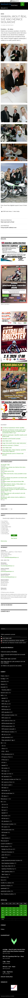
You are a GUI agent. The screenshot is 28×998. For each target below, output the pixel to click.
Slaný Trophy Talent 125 (7, 866)
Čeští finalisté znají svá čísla (7, 471)
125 (2, 745)
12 (10, 910)
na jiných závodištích (6, 843)
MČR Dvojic (4, 706)
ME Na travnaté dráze (7, 793)
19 (10, 912)
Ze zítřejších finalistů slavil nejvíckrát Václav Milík (12, 481)
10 (2, 910)
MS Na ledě (4, 832)
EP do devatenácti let (7, 754)
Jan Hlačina (5, 521)
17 (2, 912)
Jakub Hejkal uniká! (7, 441)
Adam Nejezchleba (6, 526)
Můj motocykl (4, 841)
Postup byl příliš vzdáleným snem (8, 226)
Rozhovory (3, 877)
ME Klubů (4, 787)
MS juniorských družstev (7, 824)
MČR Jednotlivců (6, 712)
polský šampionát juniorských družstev (11, 860)
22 (21, 912)
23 (25, 912)
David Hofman (5, 531)
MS (1, 801)
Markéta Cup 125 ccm (7, 849)
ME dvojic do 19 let (6, 773)
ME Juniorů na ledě (6, 785)
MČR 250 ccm (5, 704)
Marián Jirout (5, 522)
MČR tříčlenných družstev (8, 731)
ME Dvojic (4, 771)
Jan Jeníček (5, 525)
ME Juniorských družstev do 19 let (10, 779)
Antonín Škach (9, 25)
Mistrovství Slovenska (7, 852)
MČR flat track (5, 709)
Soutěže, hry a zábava (6, 882)
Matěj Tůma (5, 528)
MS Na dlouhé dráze (6, 829)
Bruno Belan (5, 532)
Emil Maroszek (5, 533)
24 (2, 914)
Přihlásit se (4, 8)
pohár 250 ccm (5, 854)
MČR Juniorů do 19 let (7, 720)
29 (21, 914)
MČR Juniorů (5, 717)
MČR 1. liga (4, 701)
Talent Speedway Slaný (7, 871)
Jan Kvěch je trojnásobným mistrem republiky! (13, 427)
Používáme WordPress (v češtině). (7, 996)
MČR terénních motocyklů (8, 729)
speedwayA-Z (4, 888)
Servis (2, 880)
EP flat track (4, 759)
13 (14, 910)
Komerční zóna (4, 692)
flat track (4, 810)
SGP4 (3, 835)
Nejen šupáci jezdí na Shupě (7, 221)
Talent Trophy (5, 874)
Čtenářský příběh (6, 690)
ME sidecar (4, 796)
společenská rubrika (5, 891)
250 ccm (4, 807)
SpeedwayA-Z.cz (6, 4)
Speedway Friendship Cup (8, 868)
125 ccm (4, 804)
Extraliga (3, 678)
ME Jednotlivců (5, 776)
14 (17, 910)
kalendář (4, 698)
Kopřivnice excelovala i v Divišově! (10, 445)
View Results (14, 538)
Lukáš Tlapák (5, 529)
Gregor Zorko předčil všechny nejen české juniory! (14, 443)
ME (1, 743)
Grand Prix (3, 681)
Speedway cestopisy (5, 885)
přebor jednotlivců (6, 737)
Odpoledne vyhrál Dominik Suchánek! (11, 438)
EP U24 (3, 762)
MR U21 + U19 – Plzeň (9, 966)
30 (25, 914)
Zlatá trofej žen (5, 838)
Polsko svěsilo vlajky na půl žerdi (8, 658)
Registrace (14, 5)
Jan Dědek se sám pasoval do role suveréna (11, 665)
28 (17, 914)
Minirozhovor (4, 799)
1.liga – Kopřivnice (8, 971)
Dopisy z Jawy (4, 676)
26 (10, 914)
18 (6, 912)
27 (14, 914)
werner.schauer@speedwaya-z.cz (8, 577)
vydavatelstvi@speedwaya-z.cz (11, 557)
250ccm (3, 748)
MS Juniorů (4, 827)
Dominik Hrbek (5, 524)
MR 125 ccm (5, 734)
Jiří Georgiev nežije (5, 464)
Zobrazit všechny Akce (7, 976)
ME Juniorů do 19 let (7, 782)
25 (6, 914)
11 (6, 910)
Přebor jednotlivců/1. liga (7, 740)
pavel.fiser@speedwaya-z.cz (7, 571)
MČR (2, 695)
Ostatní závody (4, 846)
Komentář (3, 687)
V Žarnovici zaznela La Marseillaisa (9, 651)
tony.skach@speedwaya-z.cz (7, 565)
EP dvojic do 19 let (6, 757)
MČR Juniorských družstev (8, 715)
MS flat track (5, 818)
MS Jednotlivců (5, 821)
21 (17, 912)
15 (21, 910)
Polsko (3, 857)
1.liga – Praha (6, 961)
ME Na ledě (4, 790)
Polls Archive (4, 541)
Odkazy (2, 929)
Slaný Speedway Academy (8, 863)
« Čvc (2, 919)
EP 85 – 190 (4, 751)
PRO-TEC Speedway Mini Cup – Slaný (13, 956)
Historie (3, 684)
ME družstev (5, 768)
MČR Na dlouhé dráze (7, 723)
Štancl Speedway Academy (7, 894)
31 (2, 917)
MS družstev (5, 815)
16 (25, 910)
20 (14, 912)
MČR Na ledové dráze (7, 726)
